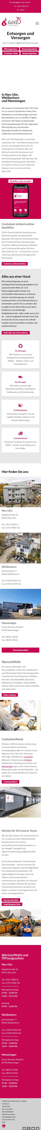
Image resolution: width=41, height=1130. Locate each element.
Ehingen (28, 760)
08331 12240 (12, 637)
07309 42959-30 (13, 580)
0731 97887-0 (12, 524)
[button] (4, 1126)
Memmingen (7, 766)
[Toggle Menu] (37, 23)
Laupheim (28, 756)
